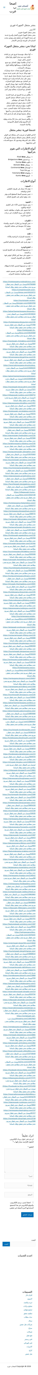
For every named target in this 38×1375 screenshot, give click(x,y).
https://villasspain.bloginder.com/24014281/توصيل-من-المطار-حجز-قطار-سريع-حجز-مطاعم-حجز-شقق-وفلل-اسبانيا (19, 1002)
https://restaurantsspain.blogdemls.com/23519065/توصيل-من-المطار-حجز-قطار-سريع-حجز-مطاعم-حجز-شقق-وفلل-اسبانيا (19, 530)
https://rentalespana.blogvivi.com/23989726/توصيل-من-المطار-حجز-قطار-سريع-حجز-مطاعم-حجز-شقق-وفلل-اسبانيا (19, 978)
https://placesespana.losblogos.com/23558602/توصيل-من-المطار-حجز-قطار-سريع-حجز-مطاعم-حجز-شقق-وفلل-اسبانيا (19, 611)
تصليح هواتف (28, 1310)
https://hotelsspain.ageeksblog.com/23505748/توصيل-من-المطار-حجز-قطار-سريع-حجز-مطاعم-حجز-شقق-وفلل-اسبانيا (19, 538)
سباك (30, 1321)
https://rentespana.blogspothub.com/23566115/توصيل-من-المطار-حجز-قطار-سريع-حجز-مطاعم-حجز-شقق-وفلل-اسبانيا (19, 513)
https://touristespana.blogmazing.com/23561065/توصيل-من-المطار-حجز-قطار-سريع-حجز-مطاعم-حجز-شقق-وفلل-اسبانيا (19, 570)
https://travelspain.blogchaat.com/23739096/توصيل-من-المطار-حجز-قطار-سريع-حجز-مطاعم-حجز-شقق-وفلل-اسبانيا (19, 1121)
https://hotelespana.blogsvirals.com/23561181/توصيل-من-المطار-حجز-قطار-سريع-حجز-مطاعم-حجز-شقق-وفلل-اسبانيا (19, 594)
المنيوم (29, 1299)
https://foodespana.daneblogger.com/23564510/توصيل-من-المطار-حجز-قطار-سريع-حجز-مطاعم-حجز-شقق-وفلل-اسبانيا (19, 756)
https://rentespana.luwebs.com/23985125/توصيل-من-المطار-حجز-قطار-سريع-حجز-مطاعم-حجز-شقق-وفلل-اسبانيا (19, 862)
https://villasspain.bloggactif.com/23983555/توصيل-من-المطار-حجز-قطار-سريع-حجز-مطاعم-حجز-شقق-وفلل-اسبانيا (19, 773)
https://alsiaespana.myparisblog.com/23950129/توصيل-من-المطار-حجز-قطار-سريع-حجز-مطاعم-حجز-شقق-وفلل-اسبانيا (19, 870)
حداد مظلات (28, 1317)
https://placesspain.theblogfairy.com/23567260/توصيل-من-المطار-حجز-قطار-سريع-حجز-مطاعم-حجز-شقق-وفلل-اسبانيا (19, 438)
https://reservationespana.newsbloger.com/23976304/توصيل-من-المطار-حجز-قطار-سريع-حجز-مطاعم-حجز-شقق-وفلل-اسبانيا (19, 1010)
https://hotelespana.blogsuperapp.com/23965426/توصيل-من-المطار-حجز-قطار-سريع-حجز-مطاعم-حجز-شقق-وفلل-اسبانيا (19, 805)
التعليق (31, 1147)
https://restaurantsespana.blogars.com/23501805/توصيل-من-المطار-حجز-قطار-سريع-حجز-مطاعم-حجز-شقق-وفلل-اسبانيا (19, 578)
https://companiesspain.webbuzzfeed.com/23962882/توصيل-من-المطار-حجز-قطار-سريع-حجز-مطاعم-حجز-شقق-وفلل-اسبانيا (19, 894)
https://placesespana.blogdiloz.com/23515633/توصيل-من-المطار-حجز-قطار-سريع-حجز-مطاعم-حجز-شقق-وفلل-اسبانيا (19, 405)
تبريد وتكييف (28, 1302)
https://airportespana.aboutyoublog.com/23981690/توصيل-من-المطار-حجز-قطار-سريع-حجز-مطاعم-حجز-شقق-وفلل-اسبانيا (19, 713)
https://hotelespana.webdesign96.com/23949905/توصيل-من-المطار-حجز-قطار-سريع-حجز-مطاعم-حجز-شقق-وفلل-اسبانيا (19, 902)
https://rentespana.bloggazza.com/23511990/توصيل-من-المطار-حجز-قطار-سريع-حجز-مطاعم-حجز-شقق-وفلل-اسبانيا (19, 351)
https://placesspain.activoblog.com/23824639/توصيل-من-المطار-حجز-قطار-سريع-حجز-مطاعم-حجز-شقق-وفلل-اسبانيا (19, 1045)
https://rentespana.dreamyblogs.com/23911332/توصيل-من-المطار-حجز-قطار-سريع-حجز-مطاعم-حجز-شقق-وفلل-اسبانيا (19, 821)
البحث (33, 1240)
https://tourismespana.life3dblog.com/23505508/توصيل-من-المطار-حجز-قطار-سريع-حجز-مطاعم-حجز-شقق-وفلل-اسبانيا (19, 554)
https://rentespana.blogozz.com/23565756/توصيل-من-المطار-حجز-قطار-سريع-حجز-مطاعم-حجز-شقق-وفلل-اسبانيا (19, 681)
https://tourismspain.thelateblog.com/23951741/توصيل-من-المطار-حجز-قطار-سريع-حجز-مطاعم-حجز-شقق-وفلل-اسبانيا (19, 918)
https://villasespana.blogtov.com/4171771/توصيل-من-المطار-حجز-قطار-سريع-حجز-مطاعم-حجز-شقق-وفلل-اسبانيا (19, 1080)
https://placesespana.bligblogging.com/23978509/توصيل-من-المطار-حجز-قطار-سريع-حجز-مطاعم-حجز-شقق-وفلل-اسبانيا (19, 986)
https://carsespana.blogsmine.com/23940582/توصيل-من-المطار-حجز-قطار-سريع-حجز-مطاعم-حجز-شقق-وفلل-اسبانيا (19, 789)
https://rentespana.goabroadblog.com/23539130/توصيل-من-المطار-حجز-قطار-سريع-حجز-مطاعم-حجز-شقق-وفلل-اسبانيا (19, 662)
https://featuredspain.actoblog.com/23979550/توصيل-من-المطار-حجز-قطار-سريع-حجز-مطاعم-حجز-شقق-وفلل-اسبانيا (19, 926)
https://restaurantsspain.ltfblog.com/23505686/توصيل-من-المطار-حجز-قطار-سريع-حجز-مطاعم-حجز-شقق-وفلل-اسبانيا (19, 638)
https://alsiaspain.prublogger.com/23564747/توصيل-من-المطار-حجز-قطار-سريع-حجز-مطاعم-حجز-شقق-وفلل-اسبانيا (19, 630)
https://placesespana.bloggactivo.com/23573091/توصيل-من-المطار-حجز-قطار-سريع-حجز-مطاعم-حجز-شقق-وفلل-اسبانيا (19, 430)
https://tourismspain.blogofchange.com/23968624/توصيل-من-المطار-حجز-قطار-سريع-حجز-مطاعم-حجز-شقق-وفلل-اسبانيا (19, 953)
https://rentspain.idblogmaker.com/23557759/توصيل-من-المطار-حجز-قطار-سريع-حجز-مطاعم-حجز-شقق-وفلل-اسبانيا (19, 522)
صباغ (30, 1328)
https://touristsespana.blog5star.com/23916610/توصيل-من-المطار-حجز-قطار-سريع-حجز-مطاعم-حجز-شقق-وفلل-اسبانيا (19, 748)
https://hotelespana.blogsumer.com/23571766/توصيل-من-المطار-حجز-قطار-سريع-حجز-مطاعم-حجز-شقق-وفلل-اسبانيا (19, 324)
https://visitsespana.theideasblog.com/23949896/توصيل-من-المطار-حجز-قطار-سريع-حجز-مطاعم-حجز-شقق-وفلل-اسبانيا (19, 886)
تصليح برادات (27, 1306)
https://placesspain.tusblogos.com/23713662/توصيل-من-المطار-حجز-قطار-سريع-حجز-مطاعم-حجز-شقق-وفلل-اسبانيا (19, 1105)
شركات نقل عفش (26, 1324)
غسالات (29, 1332)
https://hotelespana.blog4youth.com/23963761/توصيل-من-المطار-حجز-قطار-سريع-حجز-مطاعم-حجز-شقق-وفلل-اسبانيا (19, 740)
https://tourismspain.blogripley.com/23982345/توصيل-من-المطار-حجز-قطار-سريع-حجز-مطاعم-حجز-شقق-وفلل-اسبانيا (19, 797)
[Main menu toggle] (4, 7)
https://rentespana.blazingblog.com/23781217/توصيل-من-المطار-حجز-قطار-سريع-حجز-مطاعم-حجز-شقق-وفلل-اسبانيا (19, 1113)
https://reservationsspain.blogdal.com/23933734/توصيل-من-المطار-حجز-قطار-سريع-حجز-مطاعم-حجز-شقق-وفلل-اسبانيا (19, 994)
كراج (30, 1350)
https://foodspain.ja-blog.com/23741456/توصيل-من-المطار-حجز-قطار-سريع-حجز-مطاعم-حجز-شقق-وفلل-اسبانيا (19, 1089)
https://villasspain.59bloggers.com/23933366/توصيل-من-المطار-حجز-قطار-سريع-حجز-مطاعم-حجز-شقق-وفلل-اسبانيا (19, 910)
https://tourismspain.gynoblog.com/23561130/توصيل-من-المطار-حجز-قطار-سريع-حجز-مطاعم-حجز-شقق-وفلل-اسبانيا (19, 462)
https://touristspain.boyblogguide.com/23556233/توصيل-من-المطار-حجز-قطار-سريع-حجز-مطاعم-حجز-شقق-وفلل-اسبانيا (19, 732)
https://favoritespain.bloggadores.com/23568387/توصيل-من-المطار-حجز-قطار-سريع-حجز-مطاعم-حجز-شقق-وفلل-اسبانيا (19, 486)
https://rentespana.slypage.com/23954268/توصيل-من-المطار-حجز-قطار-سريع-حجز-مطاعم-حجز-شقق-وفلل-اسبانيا (19, 878)
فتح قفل (29, 1336)
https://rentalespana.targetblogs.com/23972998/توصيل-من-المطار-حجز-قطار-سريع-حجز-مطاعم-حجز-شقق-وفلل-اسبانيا (19, 1029)
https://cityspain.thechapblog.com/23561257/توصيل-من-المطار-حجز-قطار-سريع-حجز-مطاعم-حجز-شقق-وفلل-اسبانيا (19, 586)
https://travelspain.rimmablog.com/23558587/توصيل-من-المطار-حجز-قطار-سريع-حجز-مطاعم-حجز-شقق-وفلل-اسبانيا (19, 343)
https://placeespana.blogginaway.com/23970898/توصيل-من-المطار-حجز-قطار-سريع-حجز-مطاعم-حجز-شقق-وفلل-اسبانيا (19, 781)
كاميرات (29, 1347)
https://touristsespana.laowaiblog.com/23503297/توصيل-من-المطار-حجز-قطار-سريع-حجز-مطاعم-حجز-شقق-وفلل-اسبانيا (19, 470)
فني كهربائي (28, 1343)
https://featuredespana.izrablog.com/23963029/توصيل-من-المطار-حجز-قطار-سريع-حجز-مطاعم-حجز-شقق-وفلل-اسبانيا (19, 854)
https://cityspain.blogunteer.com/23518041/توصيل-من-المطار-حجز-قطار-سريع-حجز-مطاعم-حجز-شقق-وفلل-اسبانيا (19, 546)
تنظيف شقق (28, 1313)
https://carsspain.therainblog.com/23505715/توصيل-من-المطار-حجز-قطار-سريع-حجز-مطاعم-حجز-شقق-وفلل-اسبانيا (19, 562)
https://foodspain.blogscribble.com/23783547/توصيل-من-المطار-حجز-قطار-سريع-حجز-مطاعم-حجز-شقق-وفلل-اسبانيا (19, 1072)
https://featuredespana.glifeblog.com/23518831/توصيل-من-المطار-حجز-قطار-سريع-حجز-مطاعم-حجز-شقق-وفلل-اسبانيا (19, 603)
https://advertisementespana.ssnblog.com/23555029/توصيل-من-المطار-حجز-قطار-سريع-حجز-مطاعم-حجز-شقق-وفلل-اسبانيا (19, 705)
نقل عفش (28, 1354)
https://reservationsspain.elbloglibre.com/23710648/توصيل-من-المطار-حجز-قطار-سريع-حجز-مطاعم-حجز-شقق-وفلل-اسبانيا (19, 1053)
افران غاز (29, 1295)
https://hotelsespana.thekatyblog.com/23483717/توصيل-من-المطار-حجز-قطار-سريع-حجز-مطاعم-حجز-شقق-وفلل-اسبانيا (19, 505)
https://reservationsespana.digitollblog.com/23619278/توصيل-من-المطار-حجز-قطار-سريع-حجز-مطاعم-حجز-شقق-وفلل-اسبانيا (19, 1097)
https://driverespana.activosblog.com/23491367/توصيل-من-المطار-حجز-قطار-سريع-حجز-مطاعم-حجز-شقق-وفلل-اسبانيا (19, 422)
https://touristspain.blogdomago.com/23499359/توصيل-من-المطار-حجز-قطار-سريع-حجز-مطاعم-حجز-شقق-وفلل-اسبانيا (19, 646)
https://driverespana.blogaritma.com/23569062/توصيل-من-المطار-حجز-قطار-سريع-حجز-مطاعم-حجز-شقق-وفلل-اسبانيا (19, 360)
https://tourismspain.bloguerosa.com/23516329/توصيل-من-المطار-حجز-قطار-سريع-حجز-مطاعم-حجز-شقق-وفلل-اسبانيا (19, 654)
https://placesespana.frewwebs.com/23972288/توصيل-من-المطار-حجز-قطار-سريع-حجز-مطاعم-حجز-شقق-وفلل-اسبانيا (19, 829)
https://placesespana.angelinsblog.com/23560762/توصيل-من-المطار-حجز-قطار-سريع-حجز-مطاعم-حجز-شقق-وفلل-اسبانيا (19, 478)
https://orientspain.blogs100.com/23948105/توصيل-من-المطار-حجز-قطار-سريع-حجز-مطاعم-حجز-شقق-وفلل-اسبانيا (19, 945)
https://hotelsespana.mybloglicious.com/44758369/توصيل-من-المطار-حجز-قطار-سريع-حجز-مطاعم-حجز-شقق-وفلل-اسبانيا (19, 284)
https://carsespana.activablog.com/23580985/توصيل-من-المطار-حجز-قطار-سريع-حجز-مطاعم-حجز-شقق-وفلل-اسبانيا (19, 689)
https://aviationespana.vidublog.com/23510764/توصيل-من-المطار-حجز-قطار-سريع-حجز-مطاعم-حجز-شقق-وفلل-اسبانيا (19, 446)
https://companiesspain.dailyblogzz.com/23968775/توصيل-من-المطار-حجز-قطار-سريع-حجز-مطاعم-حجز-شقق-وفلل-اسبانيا (19, 970)
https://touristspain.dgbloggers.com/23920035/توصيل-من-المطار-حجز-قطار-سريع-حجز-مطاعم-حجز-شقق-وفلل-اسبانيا (19, 813)
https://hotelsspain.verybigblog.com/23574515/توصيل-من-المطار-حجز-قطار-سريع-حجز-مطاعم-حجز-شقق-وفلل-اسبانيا (19, 414)
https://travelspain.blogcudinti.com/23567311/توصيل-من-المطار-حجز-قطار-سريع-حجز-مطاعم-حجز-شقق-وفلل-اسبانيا (19, 389)
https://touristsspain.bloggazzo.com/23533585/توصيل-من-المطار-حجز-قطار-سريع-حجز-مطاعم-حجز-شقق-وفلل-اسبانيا (19, 697)
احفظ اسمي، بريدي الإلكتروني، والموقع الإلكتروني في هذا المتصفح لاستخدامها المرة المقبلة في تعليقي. (21, 1205)
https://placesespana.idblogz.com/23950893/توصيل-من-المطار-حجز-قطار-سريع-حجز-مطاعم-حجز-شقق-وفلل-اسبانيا (19, 845)
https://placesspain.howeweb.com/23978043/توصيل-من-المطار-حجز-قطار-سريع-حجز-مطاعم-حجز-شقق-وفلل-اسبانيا (19, 837)
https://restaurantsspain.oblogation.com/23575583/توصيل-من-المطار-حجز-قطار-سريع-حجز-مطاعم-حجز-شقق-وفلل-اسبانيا (19, 454)
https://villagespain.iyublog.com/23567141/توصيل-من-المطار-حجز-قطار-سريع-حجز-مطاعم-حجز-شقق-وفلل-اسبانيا (19, 397)
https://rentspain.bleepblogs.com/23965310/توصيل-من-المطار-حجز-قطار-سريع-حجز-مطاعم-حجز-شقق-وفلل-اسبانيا (19, 1037)
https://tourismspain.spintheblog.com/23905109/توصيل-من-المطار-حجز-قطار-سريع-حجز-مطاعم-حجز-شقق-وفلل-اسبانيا (19, 962)
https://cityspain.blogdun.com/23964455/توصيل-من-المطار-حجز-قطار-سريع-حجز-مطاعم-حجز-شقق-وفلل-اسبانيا (19, 764)
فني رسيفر (28, 1339)
